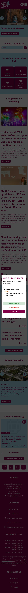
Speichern (14, 311)
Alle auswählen (14, 303)
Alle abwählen (14, 307)
